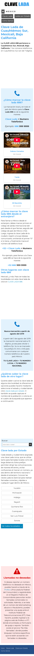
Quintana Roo (17, 507)
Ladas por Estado (22, 16)
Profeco (7, 590)
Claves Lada (7, 16)
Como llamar (5, 651)
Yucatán (17, 488)
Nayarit (17, 502)
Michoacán (17, 493)
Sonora (17, 521)
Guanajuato (17, 511)
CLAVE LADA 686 (15, 282)
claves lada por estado (14, 391)
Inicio (3, 648)
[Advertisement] (17, 71)
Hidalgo (17, 497)
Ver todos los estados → (12, 526)
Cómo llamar (7, 21)
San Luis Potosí (17, 516)
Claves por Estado (21, 648)
